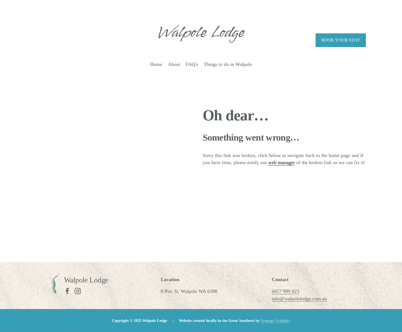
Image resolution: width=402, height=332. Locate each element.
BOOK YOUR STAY (340, 40)
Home (156, 64)
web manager (281, 162)
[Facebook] (67, 291)
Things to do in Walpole (228, 64)
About (174, 64)
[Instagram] (77, 291)
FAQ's (192, 64)
